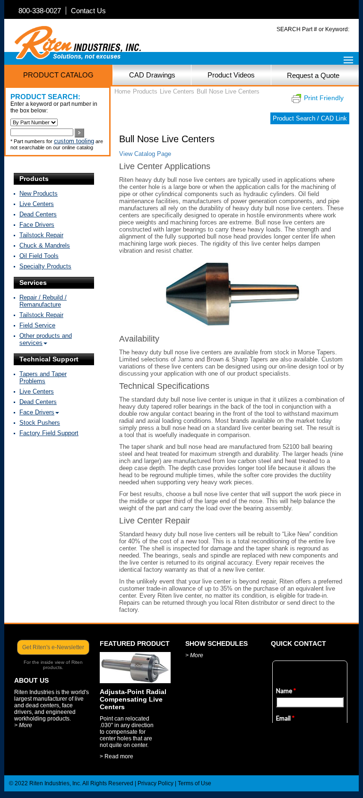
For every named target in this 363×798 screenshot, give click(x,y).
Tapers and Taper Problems (43, 377)
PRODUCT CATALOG (58, 75)
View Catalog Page (145, 153)
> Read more (116, 756)
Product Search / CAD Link (310, 118)
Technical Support (48, 359)
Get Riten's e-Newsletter (53, 647)
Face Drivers (36, 224)
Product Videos (231, 75)
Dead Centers (38, 214)
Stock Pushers (39, 422)
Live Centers (36, 203)
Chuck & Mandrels (44, 245)
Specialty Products (45, 266)
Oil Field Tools (39, 255)
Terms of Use (194, 783)
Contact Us (88, 11)
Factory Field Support (48, 433)
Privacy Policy (155, 783)
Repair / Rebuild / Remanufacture (43, 301)
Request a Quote (313, 75)
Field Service (37, 325)
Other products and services (45, 339)
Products (34, 178)
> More (23, 725)
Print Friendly (324, 98)
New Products (38, 193)
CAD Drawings (152, 75)
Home (122, 91)
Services (33, 282)
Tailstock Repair (41, 235)
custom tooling (74, 141)
